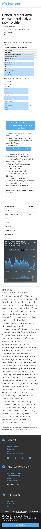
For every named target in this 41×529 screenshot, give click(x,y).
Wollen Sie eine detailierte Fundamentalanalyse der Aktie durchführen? (20, 125)
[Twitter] (16, 458)
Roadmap (10, 449)
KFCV (7, 93)
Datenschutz (12, 504)
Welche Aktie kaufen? (15, 454)
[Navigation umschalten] (38, 3)
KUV (6, 109)
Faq (8, 451)
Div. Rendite (8, 105)
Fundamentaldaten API (15, 473)
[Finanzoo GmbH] (12, 3)
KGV (6, 103)
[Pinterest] (23, 458)
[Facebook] (8, 458)
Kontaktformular (13, 446)
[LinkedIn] (30, 458)
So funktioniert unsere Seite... (19, 149)
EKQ (6, 99)
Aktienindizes (12, 478)
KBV (6, 107)
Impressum (11, 501)
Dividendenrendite (14, 480)
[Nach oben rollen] (36, 524)
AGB (9, 506)
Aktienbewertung (13, 476)
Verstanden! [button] (20, 525)
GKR (6, 97)
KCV (6, 89)
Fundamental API (18, 133)
